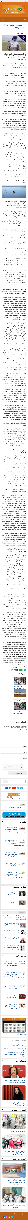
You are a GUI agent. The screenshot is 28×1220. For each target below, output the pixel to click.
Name (25, 746)
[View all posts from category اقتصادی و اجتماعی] (2, 1110)
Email (25, 752)
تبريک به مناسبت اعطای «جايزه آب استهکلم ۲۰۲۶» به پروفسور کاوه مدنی (10, 917)
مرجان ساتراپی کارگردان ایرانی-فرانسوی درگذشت (15, 1104)
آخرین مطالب (22, 912)
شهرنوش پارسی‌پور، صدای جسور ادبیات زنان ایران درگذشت (14, 1081)
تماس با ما (9, 1213)
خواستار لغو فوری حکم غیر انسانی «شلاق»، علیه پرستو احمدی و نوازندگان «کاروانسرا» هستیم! (14, 842)
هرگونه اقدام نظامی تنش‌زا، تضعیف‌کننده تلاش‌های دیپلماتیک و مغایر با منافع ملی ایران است (14, 874)
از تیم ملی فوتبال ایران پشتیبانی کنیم (11, 864)
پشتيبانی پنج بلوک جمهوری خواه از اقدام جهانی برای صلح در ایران (10, 1006)
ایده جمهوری (14, 902)
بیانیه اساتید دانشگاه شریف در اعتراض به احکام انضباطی (16, 1181)
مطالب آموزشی (19, 887)
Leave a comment (20, 715)
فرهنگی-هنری (20, 1061)
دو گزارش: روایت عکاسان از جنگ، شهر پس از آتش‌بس (14, 1153)
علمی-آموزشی (19, 1159)
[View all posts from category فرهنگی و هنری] (2, 1061)
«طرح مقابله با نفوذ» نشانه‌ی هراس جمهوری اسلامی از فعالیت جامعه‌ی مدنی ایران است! (14, 975)
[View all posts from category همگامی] (2, 956)
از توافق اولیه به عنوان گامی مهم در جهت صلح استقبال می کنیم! (11, 854)
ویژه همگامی (20, 956)
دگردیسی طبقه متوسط (18, 1131)
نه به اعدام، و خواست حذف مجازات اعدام (11, 996)
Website (24, 758)
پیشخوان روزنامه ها (20, 1034)
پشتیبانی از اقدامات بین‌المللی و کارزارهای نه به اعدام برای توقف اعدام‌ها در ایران (14, 830)
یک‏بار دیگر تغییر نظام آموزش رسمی (14, 1205)
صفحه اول (24, 1213)
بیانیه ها (23, 822)
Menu (26, 1)
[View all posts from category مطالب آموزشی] (2, 887)
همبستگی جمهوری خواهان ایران (15, 1052)
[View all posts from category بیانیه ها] (2, 822)
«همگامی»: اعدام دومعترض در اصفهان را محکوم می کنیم (11, 986)
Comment (23, 730)
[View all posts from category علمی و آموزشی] (2, 1159)
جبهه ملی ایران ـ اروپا (18, 1045)
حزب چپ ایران (20, 1046)
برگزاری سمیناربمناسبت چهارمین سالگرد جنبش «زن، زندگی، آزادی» (11, 947)
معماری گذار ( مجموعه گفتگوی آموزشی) (11, 893)
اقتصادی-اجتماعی (18, 1110)
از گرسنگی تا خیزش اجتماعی (11, 938)
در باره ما (16, 1213)
